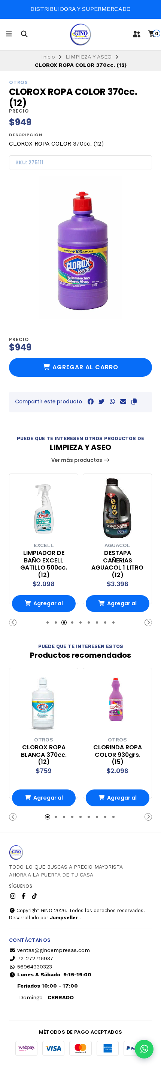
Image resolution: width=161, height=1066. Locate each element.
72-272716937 (35, 958)
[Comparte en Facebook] (90, 401)
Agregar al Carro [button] (48, 606)
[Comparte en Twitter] (101, 401)
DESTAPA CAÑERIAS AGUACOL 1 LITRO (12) (117, 564)
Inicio (48, 57)
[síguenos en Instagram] (12, 896)
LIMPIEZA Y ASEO (89, 57)
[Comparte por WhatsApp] (112, 401)
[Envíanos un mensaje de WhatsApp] (144, 1049)
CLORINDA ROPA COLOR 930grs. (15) (117, 755)
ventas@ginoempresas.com (53, 950)
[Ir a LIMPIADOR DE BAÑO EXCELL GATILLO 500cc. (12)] (43, 508)
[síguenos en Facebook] (23, 896)
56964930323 (34, 966)
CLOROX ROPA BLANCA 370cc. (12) (44, 755)
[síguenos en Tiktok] (34, 896)
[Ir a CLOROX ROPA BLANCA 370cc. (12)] (43, 702)
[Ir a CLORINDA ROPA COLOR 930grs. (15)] (117, 702)
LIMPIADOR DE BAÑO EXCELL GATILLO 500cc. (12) (43, 564)
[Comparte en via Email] (123, 401)
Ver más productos (77, 460)
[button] (134, 401)
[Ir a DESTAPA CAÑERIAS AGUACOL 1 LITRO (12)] (117, 508)
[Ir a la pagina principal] (80, 34)
